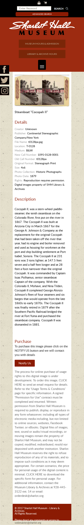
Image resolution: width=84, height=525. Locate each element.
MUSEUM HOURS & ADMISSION (42, 43)
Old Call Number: (25, 159)
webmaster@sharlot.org (28, 522)
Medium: (20, 150)
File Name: (21, 142)
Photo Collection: (25, 172)
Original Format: (24, 163)
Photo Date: (22, 176)
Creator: (19, 129)
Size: (17, 167)
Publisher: (20, 133)
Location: (20, 146)
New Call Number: (26, 154)
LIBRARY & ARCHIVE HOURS (42, 53)
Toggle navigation (42, 65)
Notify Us (25, 363)
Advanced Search (42, 14)
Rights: (19, 180)
